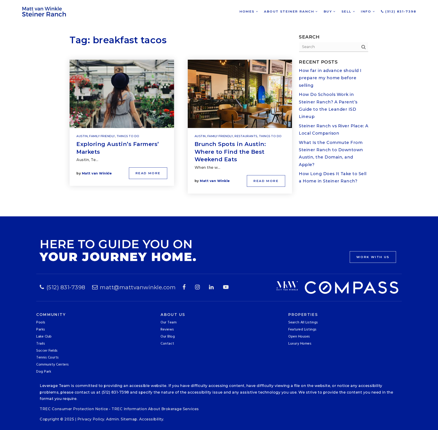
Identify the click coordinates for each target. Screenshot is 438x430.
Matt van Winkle (97, 173)
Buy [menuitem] (329, 11)
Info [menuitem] (367, 11)
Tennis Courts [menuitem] (47, 358)
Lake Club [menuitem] (44, 337)
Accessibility (151, 419)
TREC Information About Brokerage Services (155, 409)
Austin (82, 136)
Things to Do (128, 136)
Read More (148, 173)
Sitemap (129, 419)
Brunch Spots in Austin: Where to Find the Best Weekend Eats (230, 152)
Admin (112, 419)
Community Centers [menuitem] (52, 365)
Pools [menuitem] (40, 322)
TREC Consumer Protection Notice (74, 409)
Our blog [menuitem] (168, 337)
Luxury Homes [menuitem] (299, 344)
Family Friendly (102, 136)
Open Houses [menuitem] (299, 337)
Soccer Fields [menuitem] (47, 351)
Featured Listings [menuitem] (302, 330)
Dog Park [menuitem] (43, 372)
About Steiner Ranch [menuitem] (289, 11)
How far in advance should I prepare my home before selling (330, 78)
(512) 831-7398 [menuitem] (400, 11)
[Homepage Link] (45, 11)
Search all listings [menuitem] (303, 322)
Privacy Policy (90, 419)
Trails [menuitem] (40, 344)
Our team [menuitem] (169, 322)
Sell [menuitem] (347, 11)
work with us (372, 257)
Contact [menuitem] (167, 344)
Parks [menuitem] (40, 330)
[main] (219, 108)
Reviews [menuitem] (167, 330)
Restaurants (246, 136)
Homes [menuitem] (248, 11)
